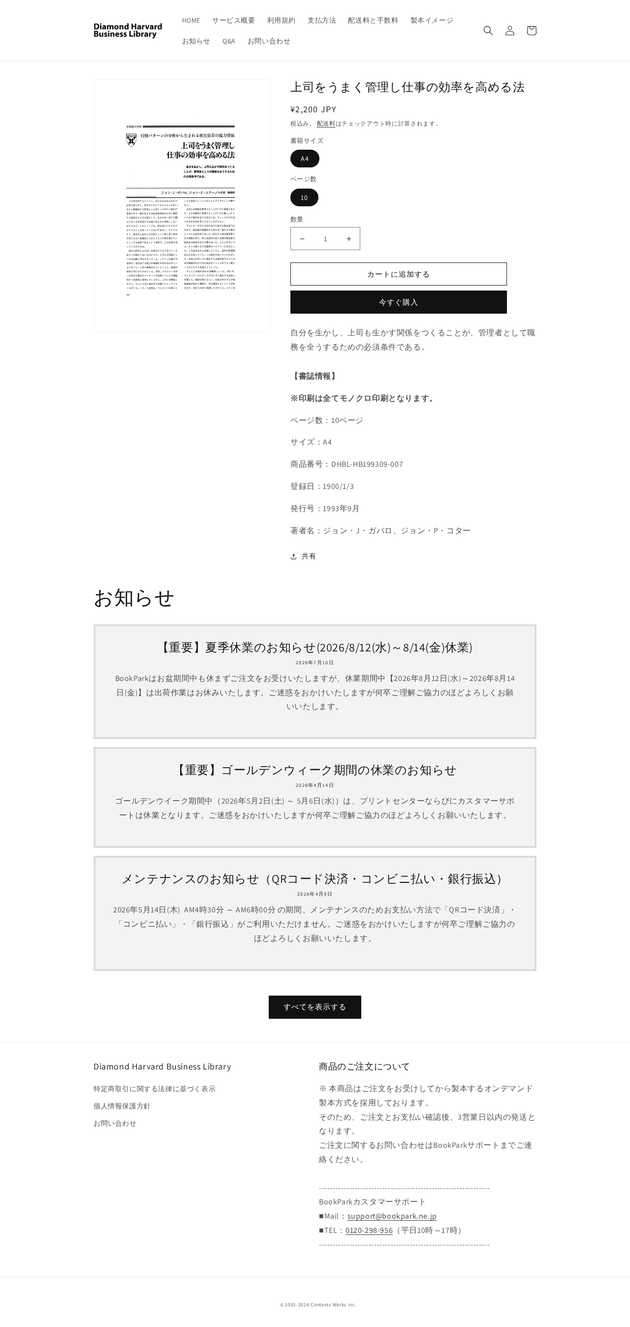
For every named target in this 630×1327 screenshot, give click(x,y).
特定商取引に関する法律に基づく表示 (155, 1088)
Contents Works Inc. (333, 1304)
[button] (488, 30)
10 (304, 197)
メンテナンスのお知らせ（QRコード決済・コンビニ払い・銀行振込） (315, 878)
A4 (305, 158)
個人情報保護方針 (122, 1105)
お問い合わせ (115, 1123)
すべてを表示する (315, 1006)
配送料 (326, 123)
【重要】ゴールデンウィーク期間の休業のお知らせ (315, 769)
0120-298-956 (369, 1230)
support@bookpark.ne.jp (392, 1216)
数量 (297, 219)
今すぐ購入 (398, 302)
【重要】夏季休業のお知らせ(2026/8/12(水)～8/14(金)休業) (315, 647)
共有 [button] (309, 555)
